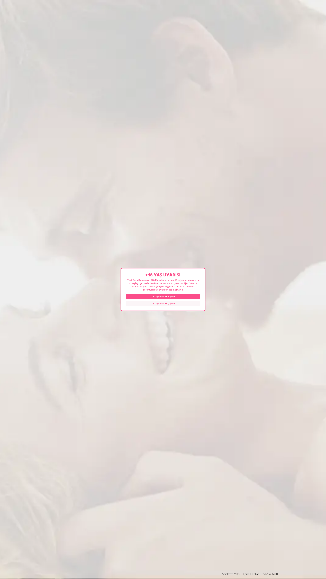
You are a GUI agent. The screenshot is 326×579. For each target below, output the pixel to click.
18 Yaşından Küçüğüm (163, 303)
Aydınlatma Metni (231, 574)
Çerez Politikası (251, 574)
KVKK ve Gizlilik (270, 574)
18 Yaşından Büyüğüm (163, 296)
